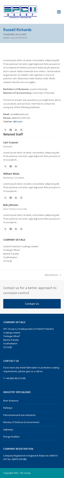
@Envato (18, 121)
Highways (8, 429)
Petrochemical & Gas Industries (19, 415)
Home (6, 37)
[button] (59, 12)
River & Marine (10, 400)
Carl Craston (10, 142)
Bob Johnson (10, 205)
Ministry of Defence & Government (21, 422)
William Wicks (11, 173)
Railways (7, 407)
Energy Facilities (11, 436)
